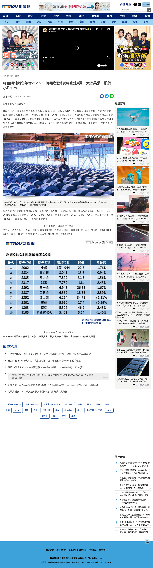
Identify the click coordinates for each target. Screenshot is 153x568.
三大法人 (69, 404)
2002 (17, 410)
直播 (147, 15)
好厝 (146, 21)
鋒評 (81, 15)
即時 (18, 15)
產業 (92, 21)
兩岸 (17, 21)
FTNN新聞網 (8, 76)
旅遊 (49, 21)
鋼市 (79, 410)
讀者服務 (82, 550)
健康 (114, 21)
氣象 (124, 21)
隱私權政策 (61, 550)
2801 (64, 416)
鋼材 (57, 410)
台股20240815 (32, 404)
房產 (103, 21)
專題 (109, 15)
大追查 (95, 15)
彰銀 (55, 416)
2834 (109, 410)
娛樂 (68, 15)
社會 (56, 15)
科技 (60, 21)
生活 (122, 15)
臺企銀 (45, 416)
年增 (73, 416)
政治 (30, 15)
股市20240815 (14, 404)
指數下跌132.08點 (94, 410)
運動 (39, 21)
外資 (98, 404)
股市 (89, 404)
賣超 (107, 404)
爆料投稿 (93, 550)
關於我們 (50, 550)
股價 (35, 410)
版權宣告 (72, 550)
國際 (28, 21)
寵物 (81, 21)
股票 (26, 410)
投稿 (135, 21)
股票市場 (46, 410)
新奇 (71, 21)
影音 (134, 15)
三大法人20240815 (52, 404)
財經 (43, 15)
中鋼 (8, 410)
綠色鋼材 (68, 410)
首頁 (5, 15)
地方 (7, 21)
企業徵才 (103, 550)
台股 (80, 404)
